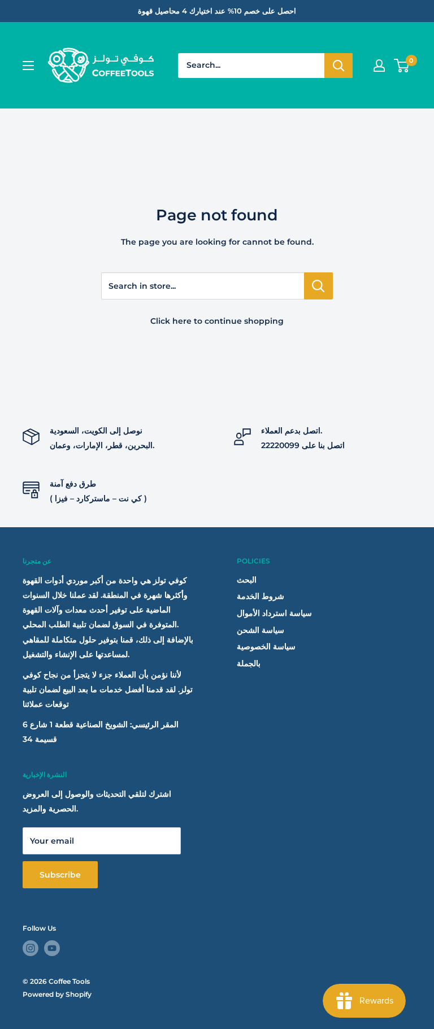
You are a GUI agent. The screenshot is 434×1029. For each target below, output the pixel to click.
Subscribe (60, 875)
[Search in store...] (318, 285)
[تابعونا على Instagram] (30, 948)
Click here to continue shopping (217, 321)
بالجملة (249, 663)
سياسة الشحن (260, 630)
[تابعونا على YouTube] (52, 948)
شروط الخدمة (260, 596)
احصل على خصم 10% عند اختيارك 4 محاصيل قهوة (217, 10)
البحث (247, 580)
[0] (402, 65)
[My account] (379, 65)
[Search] (338, 65)
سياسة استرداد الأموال (274, 613)
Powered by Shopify (57, 994)
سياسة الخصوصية (266, 646)
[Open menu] (28, 65)
